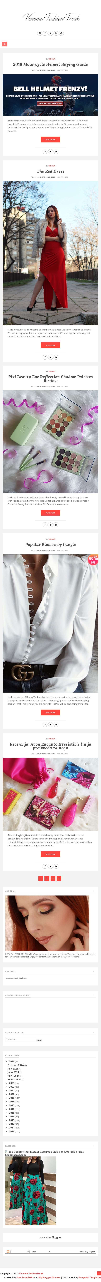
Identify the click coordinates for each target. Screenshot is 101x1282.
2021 (12, 1090)
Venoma (52, 59)
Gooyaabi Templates (90, 1277)
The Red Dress (50, 171)
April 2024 (14, 1075)
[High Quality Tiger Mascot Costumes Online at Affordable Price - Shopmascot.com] (50, 1153)
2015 (12, 1112)
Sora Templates (25, 1277)
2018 (12, 1101)
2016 (12, 1109)
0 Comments (62, 70)
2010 (12, 1131)
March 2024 (15, 1079)
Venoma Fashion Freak (31, 1273)
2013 (12, 1120)
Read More (50, 139)
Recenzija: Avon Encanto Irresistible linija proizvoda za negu (51, 746)
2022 (12, 1086)
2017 (12, 1105)
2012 (12, 1123)
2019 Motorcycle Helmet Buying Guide (50, 64)
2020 (12, 1094)
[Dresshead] (30, 1190)
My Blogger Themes (49, 1277)
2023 (12, 1083)
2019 (12, 1097)
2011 (12, 1127)
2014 (12, 1116)
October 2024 (16, 1065)
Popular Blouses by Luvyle (50, 544)
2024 (12, 1061)
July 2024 (13, 1068)
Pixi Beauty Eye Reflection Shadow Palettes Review (50, 378)
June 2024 (14, 1072)
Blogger (56, 1237)
